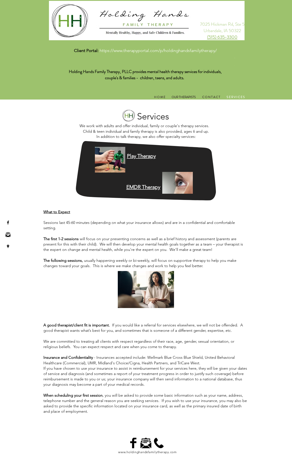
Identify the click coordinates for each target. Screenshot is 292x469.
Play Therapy (141, 156)
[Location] (8, 246)
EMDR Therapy (143, 187)
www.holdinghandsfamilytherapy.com (147, 452)
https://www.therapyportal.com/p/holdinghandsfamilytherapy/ (158, 50)
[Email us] (8, 234)
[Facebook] (8, 222)
